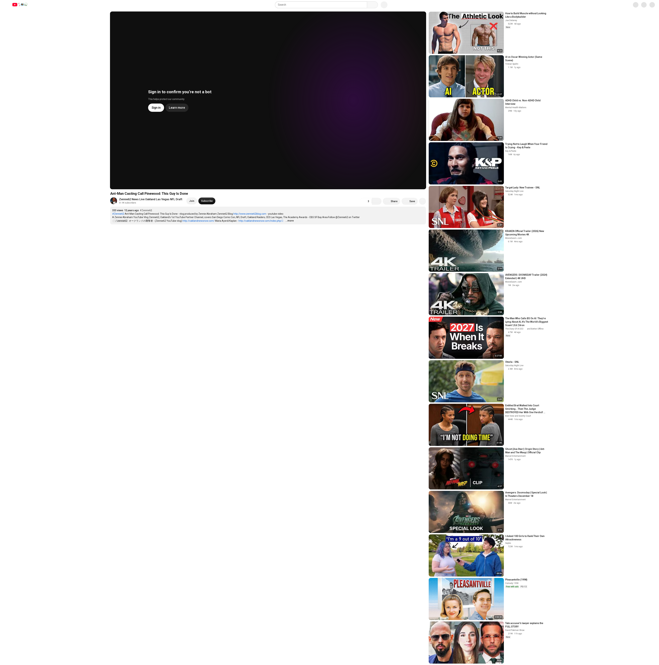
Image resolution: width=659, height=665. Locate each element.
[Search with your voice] (384, 4)
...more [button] (289, 220)
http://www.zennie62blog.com (249, 213)
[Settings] (633, 5)
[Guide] (6, 5)
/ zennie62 (121, 220)
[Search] (372, 4)
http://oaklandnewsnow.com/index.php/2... (262, 220)
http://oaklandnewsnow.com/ (199, 220)
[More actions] (422, 201)
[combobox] (322, 5)
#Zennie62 (146, 210)
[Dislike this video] (376, 201)
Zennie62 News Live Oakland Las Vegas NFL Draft (150, 199)
